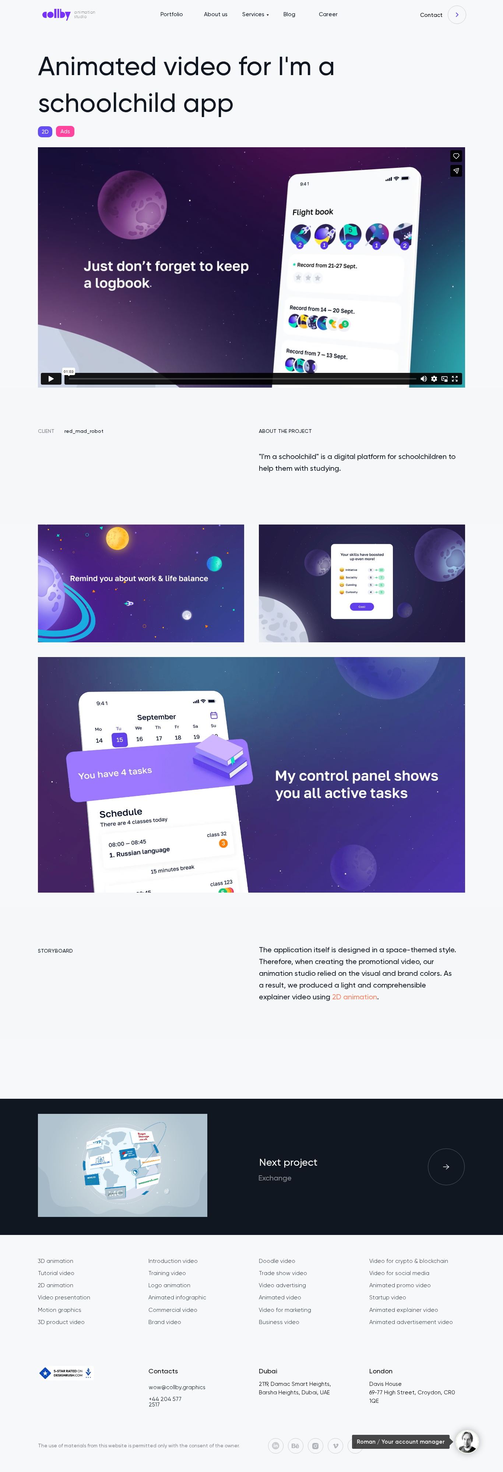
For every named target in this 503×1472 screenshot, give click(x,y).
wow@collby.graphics (177, 1387)
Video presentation (64, 1297)
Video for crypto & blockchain (408, 1261)
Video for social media (399, 1273)
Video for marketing (285, 1310)
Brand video (164, 1322)
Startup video (387, 1297)
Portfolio (172, 14)
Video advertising (282, 1285)
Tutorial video (56, 1273)
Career (328, 14)
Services (253, 14)
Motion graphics (59, 1310)
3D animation (55, 1261)
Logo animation (169, 1285)
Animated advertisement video (411, 1322)
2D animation (354, 996)
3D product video (61, 1322)
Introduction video (173, 1261)
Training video (167, 1273)
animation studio (84, 14)
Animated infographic (177, 1297)
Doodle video (277, 1261)
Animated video (280, 1297)
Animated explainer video (403, 1310)
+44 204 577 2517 (165, 1402)
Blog (289, 14)
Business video (279, 1322)
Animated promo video (400, 1285)
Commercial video (172, 1310)
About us (216, 14)
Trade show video (283, 1273)
